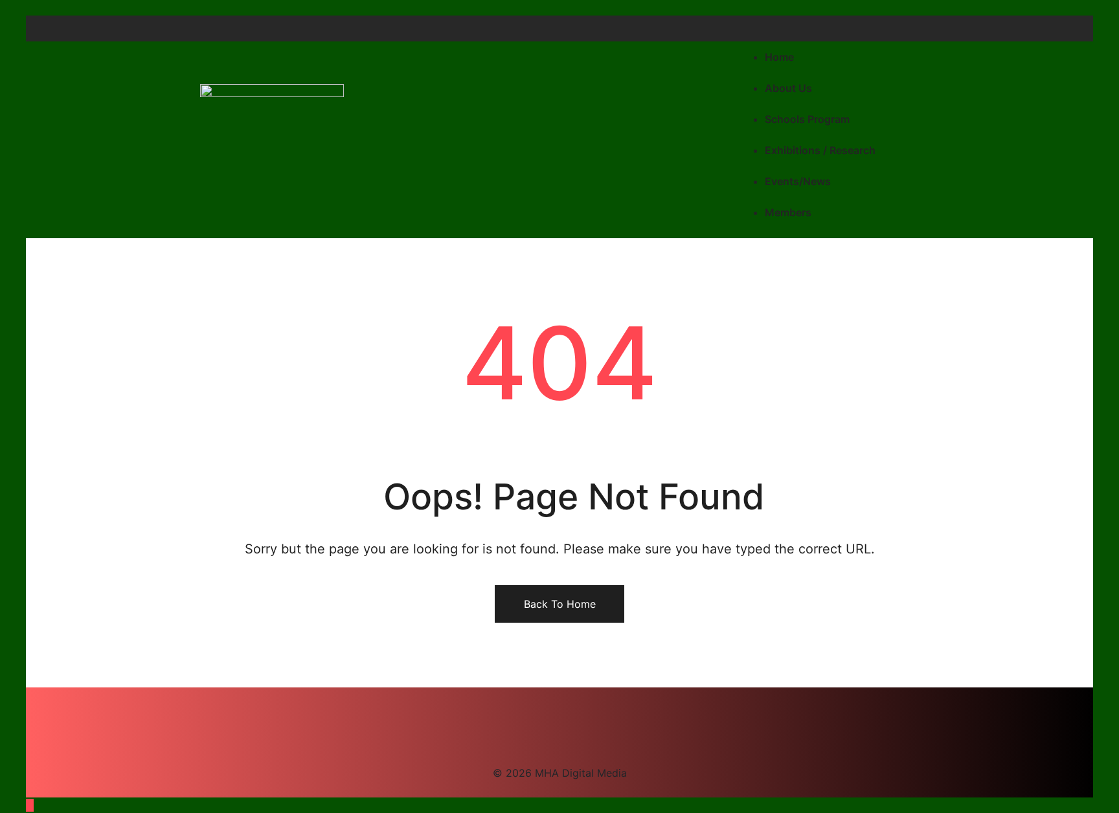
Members (788, 212)
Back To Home (560, 603)
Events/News (798, 181)
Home (779, 56)
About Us (788, 88)
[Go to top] (30, 805)
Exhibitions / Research (820, 150)
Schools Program (807, 119)
